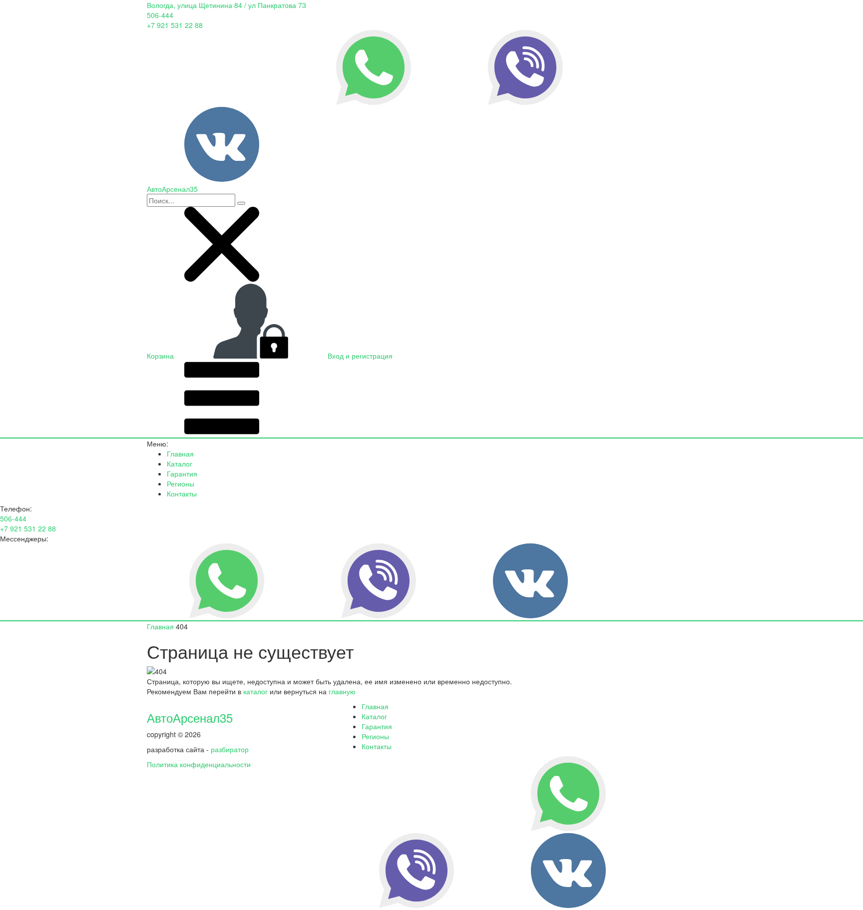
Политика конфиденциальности (199, 764)
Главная (180, 453)
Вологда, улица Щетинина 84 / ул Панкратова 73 (226, 5)
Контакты (182, 493)
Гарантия (182, 473)
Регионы (180, 483)
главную (342, 691)
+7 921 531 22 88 (175, 25)
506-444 (160, 15)
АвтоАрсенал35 (190, 717)
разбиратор (230, 749)
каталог (255, 691)
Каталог (179, 463)
